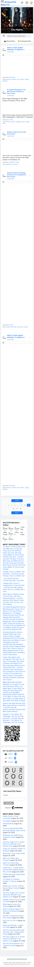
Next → (17, 512)
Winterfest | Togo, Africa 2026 (14, 853)
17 (17, 508)
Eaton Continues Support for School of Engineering (13, 910)
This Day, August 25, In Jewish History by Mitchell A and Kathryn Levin (14, 939)
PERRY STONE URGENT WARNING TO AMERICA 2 (15, 49)
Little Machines (8, 824)
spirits (26, 327)
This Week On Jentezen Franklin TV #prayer (11, 880)
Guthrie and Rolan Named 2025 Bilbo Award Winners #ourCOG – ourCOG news (14, 705)
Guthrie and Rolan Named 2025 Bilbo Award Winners (14, 710)
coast (12, 121)
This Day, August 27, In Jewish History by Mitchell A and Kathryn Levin (13, 844)
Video (11, 119)
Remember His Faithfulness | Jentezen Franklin (13, 836)
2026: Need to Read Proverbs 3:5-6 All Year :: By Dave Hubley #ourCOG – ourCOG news (13, 597)
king (18, 327)
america (8, 79)
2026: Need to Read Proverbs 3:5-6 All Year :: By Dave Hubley (13, 602)
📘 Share (21, 86)
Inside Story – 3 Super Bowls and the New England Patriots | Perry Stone (14, 870)
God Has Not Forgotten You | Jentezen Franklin (13, 944)
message (17, 121)
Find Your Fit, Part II (10, 920)
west (3, 123)
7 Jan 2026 (19, 580)
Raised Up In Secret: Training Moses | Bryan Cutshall (13, 887)
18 (20, 508)
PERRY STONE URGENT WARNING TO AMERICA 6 (16, 336)
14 (25, 505)
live (12, 164)
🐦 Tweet (29, 86)
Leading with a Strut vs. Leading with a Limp (14, 589)
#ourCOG (12, 77)
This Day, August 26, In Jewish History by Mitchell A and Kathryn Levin (14, 895)
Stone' (22, 79)
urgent (27, 79)
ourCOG (13, 79)
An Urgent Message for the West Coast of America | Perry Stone (16, 91)
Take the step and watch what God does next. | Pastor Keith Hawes (13, 932)
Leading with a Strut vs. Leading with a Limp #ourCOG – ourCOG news (13, 585)
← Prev (17, 500)
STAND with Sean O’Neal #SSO (14, 874)
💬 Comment (13, 86)
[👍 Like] (5, 86)
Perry (18, 79)
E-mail (5, 795)
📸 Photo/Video (9, 41)
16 (13, 508)
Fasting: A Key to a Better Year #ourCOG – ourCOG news (14, 573)
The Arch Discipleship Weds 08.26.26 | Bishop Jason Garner (14, 829)
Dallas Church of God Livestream (10, 817)
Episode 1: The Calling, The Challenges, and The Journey (13, 721)
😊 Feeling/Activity (24, 41)
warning (4, 81)
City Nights (17, 29)
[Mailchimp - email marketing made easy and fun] (13, 809)
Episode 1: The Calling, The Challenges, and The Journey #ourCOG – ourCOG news (13, 716)
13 (21, 505)
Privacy (5, 962)
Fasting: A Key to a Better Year (14, 576)
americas (13, 327)
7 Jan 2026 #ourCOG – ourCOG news (11, 579)
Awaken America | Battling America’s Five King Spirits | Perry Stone (16, 175)
